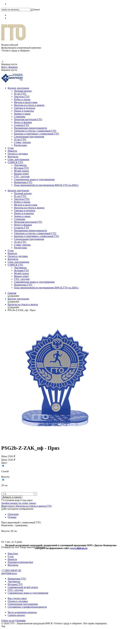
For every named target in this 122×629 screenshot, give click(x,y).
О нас (11, 148)
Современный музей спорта (23, 587)
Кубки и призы (22, 99)
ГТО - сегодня (21, 176)
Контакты (13, 156)
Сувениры (19, 116)
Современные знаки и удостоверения (34, 179)
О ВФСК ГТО (15, 162)
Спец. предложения (18, 159)
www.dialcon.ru (78, 548)
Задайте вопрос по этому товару (18, 503)
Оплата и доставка (18, 153)
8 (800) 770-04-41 (17, 15)
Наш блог (13, 553)
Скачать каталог (16, 615)
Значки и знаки (22, 113)
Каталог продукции (18, 88)
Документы (20, 165)
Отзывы (12, 517)
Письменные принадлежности (30, 128)
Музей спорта (21, 170)
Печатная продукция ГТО (28, 119)
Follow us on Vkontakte (13, 620)
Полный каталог (23, 90)
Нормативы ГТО (23, 182)
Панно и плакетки (24, 110)
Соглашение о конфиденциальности (27, 607)
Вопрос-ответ (21, 173)
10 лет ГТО (20, 139)
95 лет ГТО (20, 93)
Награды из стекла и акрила (29, 105)
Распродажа (20, 145)
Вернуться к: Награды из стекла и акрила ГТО (26, 506)
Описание (13, 514)
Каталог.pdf (14, 18)
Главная (12, 293)
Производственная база (20, 562)
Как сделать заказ (17, 598)
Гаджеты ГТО (21, 125)
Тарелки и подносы (24, 108)
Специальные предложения (29, 136)
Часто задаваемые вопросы (22, 612)
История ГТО (21, 168)
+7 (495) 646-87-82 (17, 4)
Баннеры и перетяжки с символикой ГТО (36, 133)
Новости (12, 150)
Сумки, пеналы (22, 142)
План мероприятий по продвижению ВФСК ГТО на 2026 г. (46, 185)
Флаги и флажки (23, 122)
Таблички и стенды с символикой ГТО (35, 130)
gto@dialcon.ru (9, 573)
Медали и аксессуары (25, 102)
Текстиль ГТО (21, 96)
